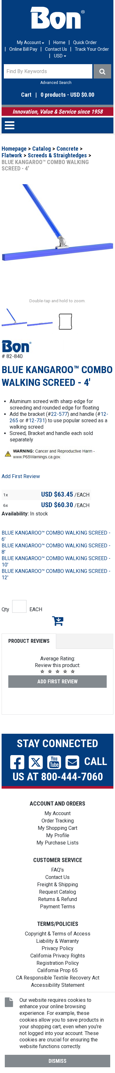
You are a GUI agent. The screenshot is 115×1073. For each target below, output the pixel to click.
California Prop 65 (57, 970)
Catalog (41, 148)
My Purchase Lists (57, 843)
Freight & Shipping (57, 885)
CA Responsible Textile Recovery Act (57, 978)
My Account (57, 813)
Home (59, 42)
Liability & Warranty (57, 941)
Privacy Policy (57, 948)
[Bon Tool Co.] (57, 18)
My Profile (57, 835)
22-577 (59, 414)
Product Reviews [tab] (29, 641)
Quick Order (85, 42)
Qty (5, 609)
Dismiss (57, 1061)
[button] (57, 95)
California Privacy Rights (57, 956)
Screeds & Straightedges (57, 155)
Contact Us (56, 49)
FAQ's (57, 870)
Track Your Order (92, 49)
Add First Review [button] (21, 476)
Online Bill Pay (23, 49)
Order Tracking (58, 821)
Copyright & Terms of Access (57, 934)
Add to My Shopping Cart (57, 620)
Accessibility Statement (57, 985)
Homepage (14, 148)
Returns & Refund (57, 899)
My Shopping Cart (57, 828)
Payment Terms (57, 907)
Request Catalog (57, 892)
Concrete (67, 148)
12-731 (37, 420)
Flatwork (12, 155)
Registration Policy (57, 963)
